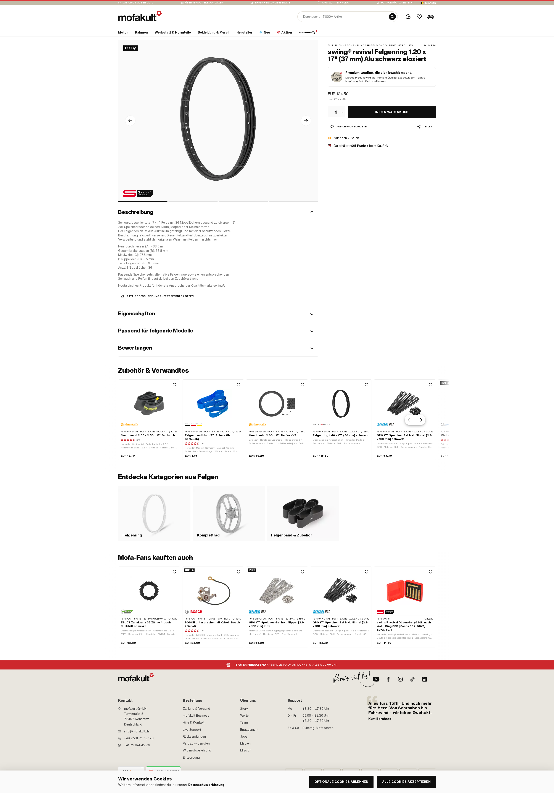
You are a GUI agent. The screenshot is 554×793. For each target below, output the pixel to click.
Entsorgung (191, 757)
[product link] (149, 420)
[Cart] (430, 16)
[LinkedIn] (424, 679)
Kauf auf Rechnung (335, 2)
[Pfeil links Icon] (130, 121)
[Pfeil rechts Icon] (306, 121)
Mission (245, 750)
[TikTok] (412, 679)
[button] (218, 212)
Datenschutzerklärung (206, 785)
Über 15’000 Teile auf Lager (204, 2)
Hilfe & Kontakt (193, 722)
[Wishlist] (419, 16)
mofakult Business (196, 715)
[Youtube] (376, 679)
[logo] (140, 16)
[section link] (308, 33)
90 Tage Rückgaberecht (397, 2)
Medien (245, 743)
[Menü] (142, 769)
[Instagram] (400, 679)
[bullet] (142, 201)
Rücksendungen (194, 736)
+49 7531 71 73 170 (139, 738)
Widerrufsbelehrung (197, 750)
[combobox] (336, 112)
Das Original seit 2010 (137, 2)
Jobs (244, 736)
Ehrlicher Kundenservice (272, 2)
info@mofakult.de (137, 731)
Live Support (192, 729)
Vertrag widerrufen (196, 743)
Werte (244, 715)
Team (244, 722)
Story (244, 708)
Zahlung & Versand (196, 708)
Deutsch (430, 3)
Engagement (249, 729)
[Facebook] (388, 679)
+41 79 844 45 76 (137, 745)
